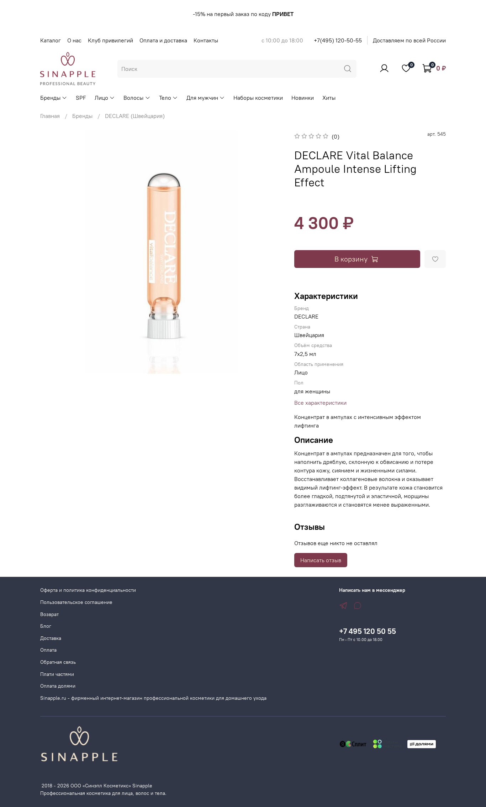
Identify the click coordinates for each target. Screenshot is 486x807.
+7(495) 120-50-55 (338, 40)
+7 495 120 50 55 (367, 631)
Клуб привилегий (110, 40)
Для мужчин (202, 97)
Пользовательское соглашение (76, 602)
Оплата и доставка (163, 40)
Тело (165, 97)
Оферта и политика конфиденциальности (88, 590)
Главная (50, 115)
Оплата (48, 650)
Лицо (101, 97)
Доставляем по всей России (409, 40)
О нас (74, 40)
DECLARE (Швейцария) (135, 115)
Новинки (302, 97)
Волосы (133, 97)
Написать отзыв (320, 560)
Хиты (329, 97)
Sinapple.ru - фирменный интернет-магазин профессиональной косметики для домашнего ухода (153, 698)
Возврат (49, 614)
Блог (45, 626)
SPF (81, 97)
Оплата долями (57, 686)
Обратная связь (58, 662)
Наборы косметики (258, 97)
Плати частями (57, 674)
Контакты (206, 40)
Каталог (50, 40)
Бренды (50, 97)
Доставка (50, 638)
